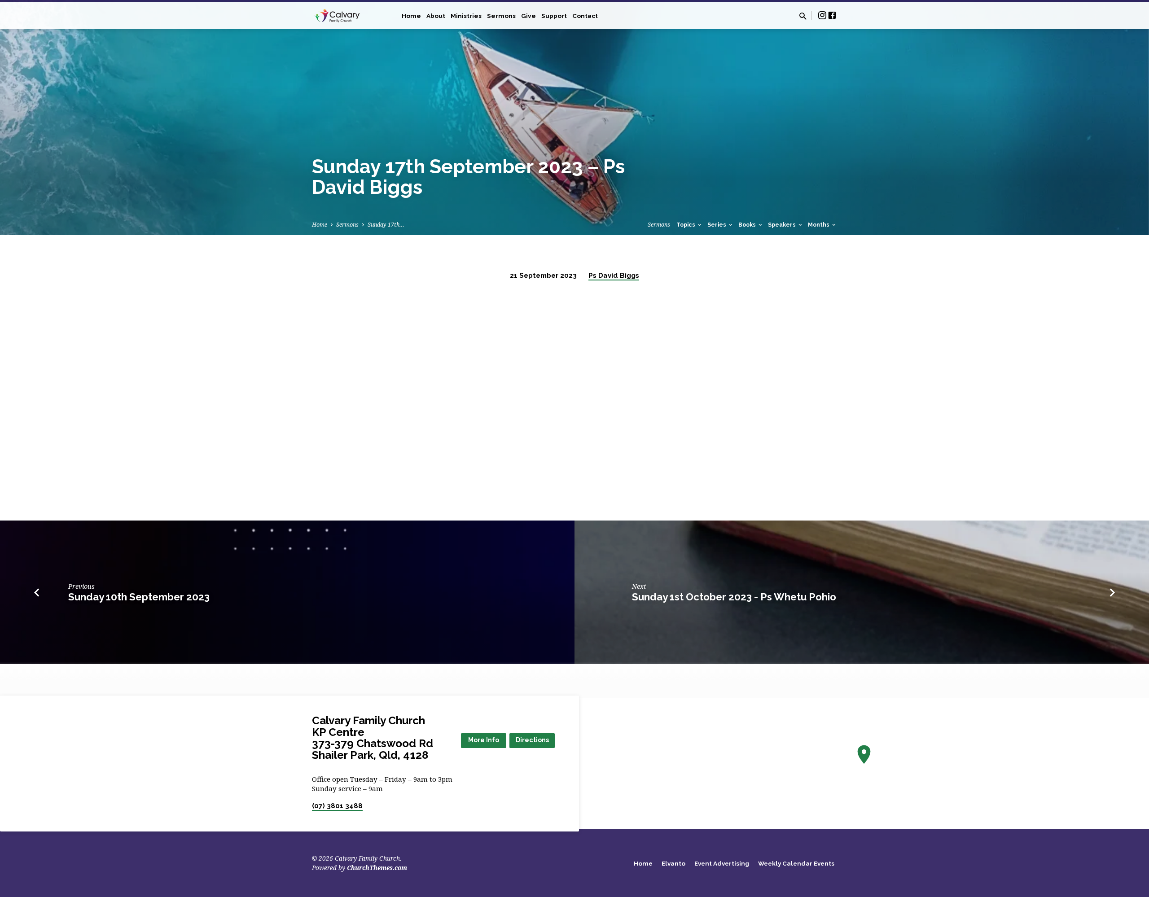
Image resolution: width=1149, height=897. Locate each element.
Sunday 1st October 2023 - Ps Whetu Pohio (734, 597)
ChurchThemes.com (377, 867)
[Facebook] (832, 15)
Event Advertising (721, 863)
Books (747, 224)
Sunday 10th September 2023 (139, 597)
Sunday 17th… (386, 224)
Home (411, 15)
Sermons (501, 15)
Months (819, 224)
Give (528, 15)
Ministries (466, 15)
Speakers (782, 224)
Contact (585, 15)
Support (554, 15)
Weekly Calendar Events (796, 863)
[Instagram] (822, 15)
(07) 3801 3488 (337, 806)
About (435, 15)
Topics (686, 224)
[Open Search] (803, 15)
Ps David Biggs (613, 275)
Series (717, 224)
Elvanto (673, 863)
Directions (532, 740)
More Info (483, 740)
